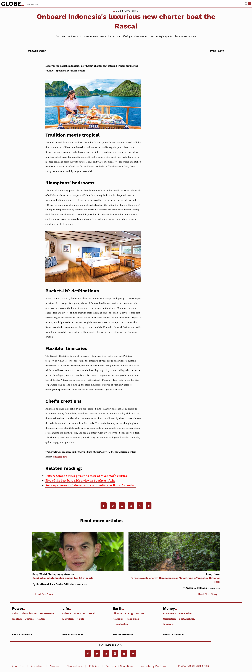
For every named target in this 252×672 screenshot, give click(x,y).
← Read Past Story (42, 594)
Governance (47, 613)
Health (93, 613)
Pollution (118, 618)
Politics (41, 618)
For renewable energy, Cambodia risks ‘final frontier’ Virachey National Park (175, 578)
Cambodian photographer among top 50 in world (62, 576)
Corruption (169, 618)
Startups (168, 624)
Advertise (36, 666)
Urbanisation (120, 624)
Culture (66, 613)
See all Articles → (22, 634)
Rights (80, 618)
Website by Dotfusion (154, 666)
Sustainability (187, 618)
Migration (68, 618)
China (15, 613)
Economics (169, 613)
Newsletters (74, 666)
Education (80, 613)
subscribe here (60, 457)
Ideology (17, 618)
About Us (17, 666)
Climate (117, 613)
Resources (133, 618)
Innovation (185, 613)
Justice (29, 618)
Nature (140, 613)
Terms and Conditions (119, 666)
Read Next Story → (209, 594)
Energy (129, 613)
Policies (94, 666)
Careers (54, 666)
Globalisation (29, 613)
